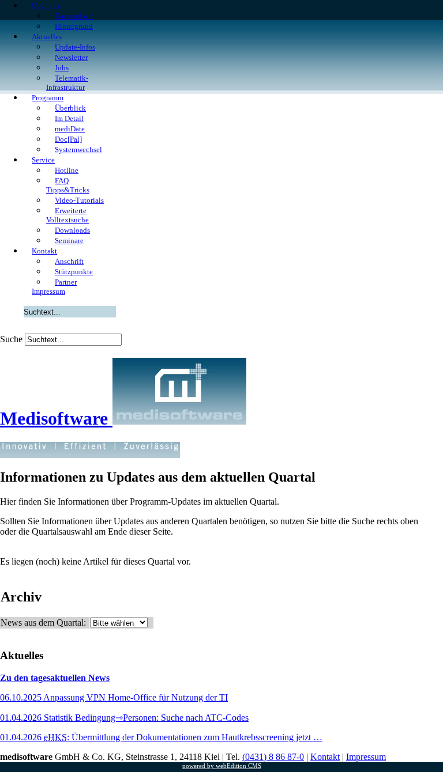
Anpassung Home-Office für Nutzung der (114, 697)
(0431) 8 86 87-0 (273, 757)
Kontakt (44, 251)
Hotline (66, 170)
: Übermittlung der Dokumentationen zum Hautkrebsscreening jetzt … (161, 737)
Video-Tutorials (79, 200)
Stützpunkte (74, 271)
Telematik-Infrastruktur (67, 83)
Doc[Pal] (68, 139)
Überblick (70, 108)
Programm (47, 97)
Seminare (69, 240)
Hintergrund (74, 26)
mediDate (70, 128)
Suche (11, 339)
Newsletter (71, 57)
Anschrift (69, 261)
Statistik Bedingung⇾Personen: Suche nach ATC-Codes (124, 717)
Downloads (72, 230)
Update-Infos (75, 47)
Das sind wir (74, 16)
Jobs (62, 67)
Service (43, 160)
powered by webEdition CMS (221, 765)
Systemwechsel (78, 149)
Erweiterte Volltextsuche (67, 215)
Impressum (48, 291)
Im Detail (69, 118)
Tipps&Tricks (67, 185)
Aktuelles (47, 36)
